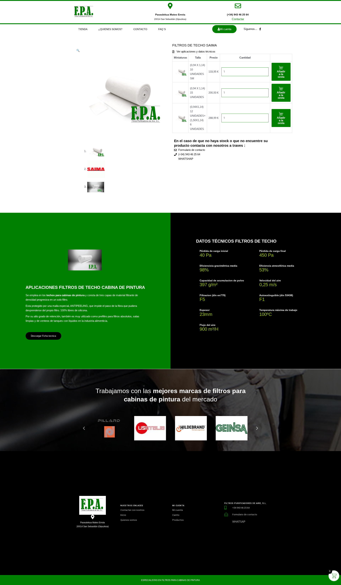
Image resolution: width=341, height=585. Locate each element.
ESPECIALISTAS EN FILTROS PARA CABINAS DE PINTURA (170, 580)
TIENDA (82, 29)
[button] (78, 50)
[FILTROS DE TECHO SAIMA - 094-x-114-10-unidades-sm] (180, 71)
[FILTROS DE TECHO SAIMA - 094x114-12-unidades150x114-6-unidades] (180, 117)
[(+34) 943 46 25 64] (238, 6)
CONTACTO (140, 29)
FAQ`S (162, 29)
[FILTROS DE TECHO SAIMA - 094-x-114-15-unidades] (180, 92)
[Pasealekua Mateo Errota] (170, 6)
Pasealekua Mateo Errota (170, 14)
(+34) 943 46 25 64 (238, 14)
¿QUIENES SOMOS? (110, 29)
